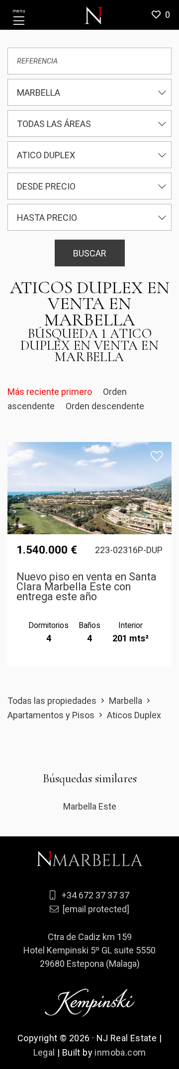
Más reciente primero (50, 391)
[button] (164, 15)
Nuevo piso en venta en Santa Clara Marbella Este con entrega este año (86, 586)
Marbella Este (89, 806)
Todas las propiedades (51, 700)
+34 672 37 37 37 (95, 895)
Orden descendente (105, 406)
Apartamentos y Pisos (50, 715)
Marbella (125, 700)
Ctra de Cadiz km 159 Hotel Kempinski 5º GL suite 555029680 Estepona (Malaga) (89, 950)
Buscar (89, 253)
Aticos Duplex (134, 715)
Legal (44, 1052)
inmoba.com (120, 1052)
